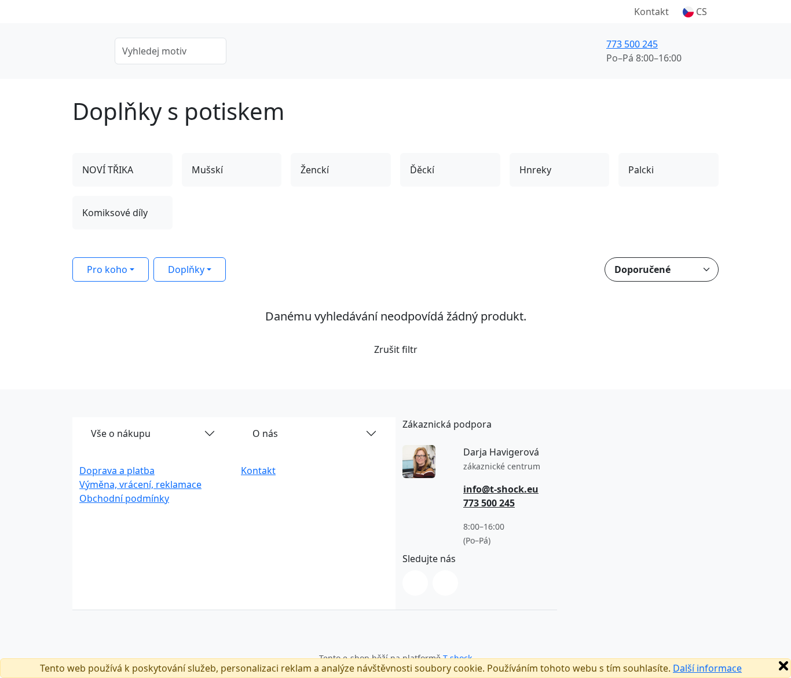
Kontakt (651, 11)
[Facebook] (445, 583)
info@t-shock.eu (501, 489)
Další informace (707, 668)
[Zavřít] (783, 665)
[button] (695, 11)
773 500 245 (632, 44)
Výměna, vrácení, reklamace (140, 484)
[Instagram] (415, 583)
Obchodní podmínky (124, 498)
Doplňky (186, 269)
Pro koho (107, 269)
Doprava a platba (117, 470)
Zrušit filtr (396, 349)
